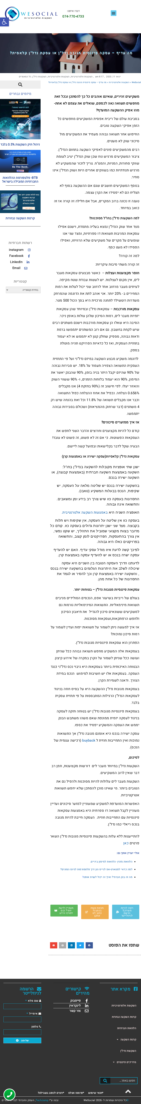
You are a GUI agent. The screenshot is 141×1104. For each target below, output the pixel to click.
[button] (4, 21)
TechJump (42, 1100)
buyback (88, 740)
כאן (126, 843)
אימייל (33, 1013)
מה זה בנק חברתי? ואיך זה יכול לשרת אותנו (107, 877)
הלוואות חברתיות (126, 1028)
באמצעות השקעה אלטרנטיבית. (85, 512)
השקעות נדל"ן (39, 76)
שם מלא (33, 1001)
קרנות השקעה (128, 1039)
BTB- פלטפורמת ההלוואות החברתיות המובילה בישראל (20, 179)
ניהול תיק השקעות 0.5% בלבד (20, 144)
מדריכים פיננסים (126, 1062)
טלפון (35, 1027)
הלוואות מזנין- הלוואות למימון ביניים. (111, 862)
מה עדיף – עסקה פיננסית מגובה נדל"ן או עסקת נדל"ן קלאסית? (71, 53)
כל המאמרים (25, 76)
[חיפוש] (105, 1081)
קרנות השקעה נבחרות (20, 218)
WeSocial (136, 82)
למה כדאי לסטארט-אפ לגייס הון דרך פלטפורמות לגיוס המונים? (96, 869)
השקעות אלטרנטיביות (82, 76)
